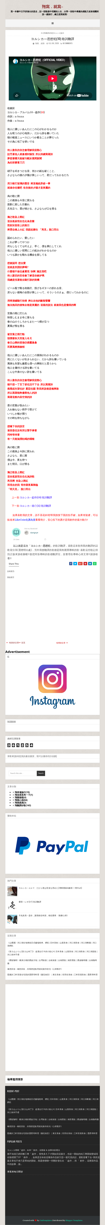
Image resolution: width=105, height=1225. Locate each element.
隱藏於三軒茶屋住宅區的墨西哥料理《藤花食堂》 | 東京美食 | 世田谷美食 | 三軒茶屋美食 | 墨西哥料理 (52, 975)
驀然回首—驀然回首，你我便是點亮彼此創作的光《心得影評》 (35, 969)
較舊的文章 (60, 643)
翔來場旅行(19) (22, 792)
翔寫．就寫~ (52, 6)
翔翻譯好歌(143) (23, 805)
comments (68, 43)
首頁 (23, 643)
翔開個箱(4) (20, 797)
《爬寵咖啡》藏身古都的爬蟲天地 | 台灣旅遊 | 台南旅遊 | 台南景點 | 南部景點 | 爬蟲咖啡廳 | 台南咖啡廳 (53, 1119)
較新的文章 (14, 643)
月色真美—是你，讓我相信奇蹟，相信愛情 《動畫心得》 (44, 915)
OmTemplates (46, 1220)
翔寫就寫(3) (20, 802)
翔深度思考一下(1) (24, 795)
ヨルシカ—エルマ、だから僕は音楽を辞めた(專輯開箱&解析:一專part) (50, 888)
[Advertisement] (27, 1027)
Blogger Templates (74, 1220)
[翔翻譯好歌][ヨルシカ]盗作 (53, 33)
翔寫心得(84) (21, 800)
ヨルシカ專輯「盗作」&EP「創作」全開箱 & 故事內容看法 (33, 1150)
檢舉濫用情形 (15, 1079)
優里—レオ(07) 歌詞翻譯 (30, 902)
